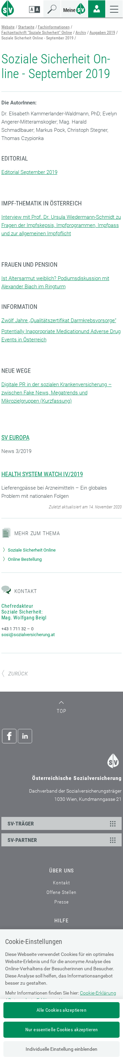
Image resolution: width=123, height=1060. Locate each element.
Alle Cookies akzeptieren (61, 1010)
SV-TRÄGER (21, 823)
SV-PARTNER (22, 840)
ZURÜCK (18, 674)
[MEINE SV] (74, 8)
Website (8, 27)
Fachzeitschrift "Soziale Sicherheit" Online (36, 32)
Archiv (81, 32)
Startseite (26, 27)
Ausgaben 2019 (102, 32)
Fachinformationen (54, 27)
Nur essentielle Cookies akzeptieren (61, 1029)
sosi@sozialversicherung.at (28, 634)
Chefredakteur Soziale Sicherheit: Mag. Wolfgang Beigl (23, 612)
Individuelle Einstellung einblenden (61, 1049)
